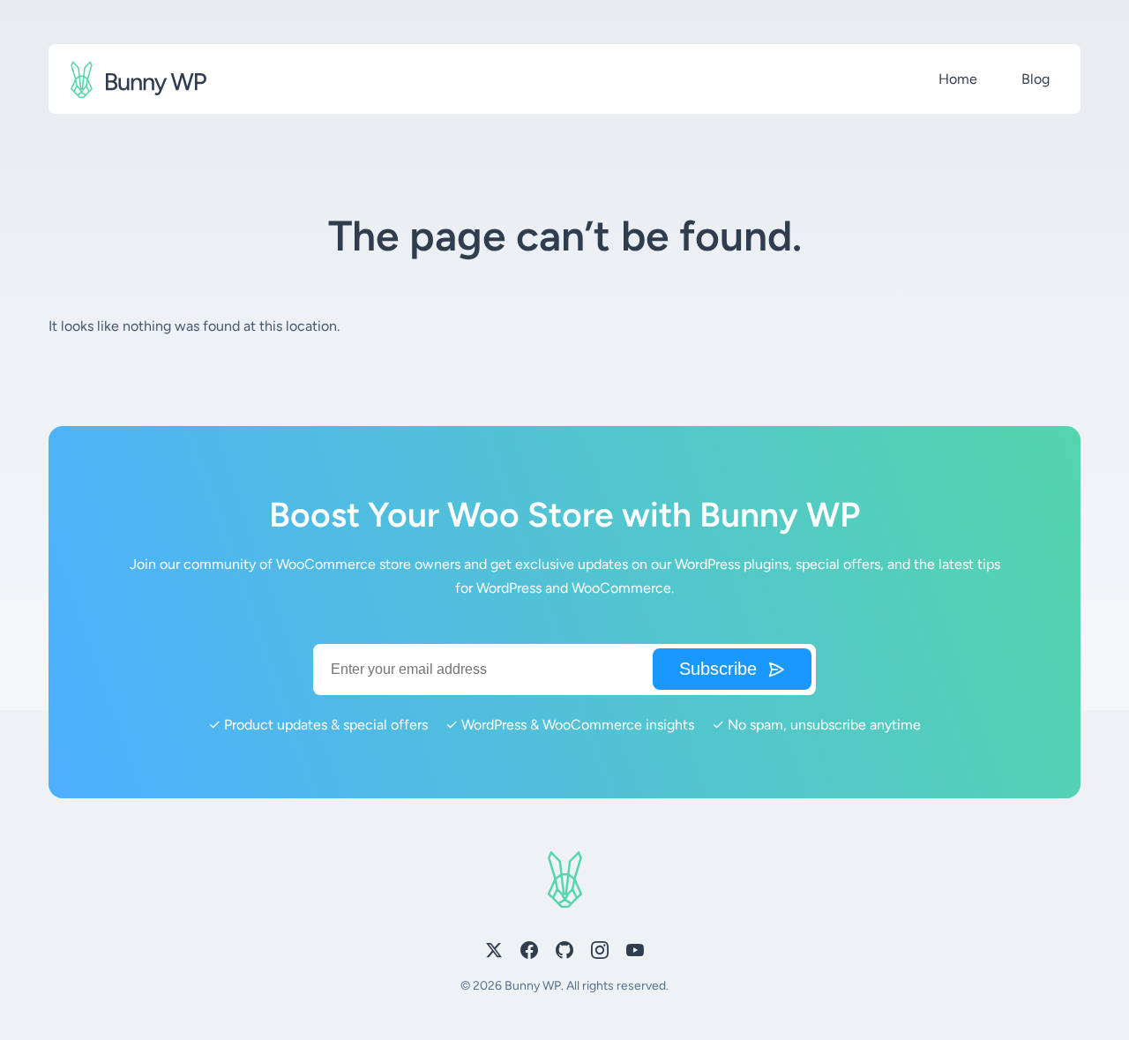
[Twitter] (494, 953)
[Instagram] (600, 953)
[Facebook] (529, 953)
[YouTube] (635, 953)
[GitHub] (564, 953)
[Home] (138, 79)
